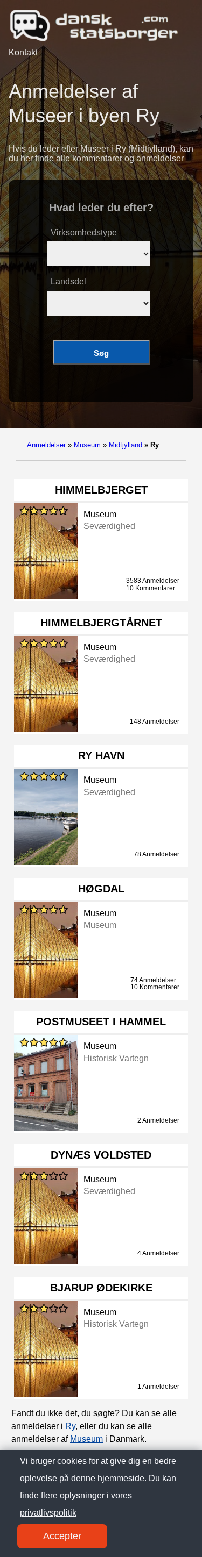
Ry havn (101, 755)
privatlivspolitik (48, 1512)
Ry (70, 1426)
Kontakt (23, 52)
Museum (87, 445)
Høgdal (101, 889)
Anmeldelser (46, 445)
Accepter (62, 1536)
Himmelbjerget (101, 490)
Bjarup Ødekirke (101, 1288)
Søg (101, 353)
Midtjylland (125, 445)
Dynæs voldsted (101, 1155)
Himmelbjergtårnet (101, 622)
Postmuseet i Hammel (101, 1021)
